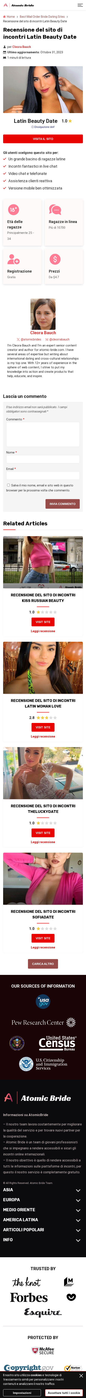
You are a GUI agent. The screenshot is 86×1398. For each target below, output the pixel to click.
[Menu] (80, 5)
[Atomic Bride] (18, 5)
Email (11, 469)
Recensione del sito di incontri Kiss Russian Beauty (43, 598)
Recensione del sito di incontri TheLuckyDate (43, 809)
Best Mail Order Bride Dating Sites (42, 16)
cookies (36, 1375)
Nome (11, 452)
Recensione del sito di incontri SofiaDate (43, 914)
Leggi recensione (43, 631)
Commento (15, 419)
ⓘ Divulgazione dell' (43, 127)
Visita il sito (43, 139)
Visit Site (43, 622)
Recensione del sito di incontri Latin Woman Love (43, 703)
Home (11, 16)
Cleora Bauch (21, 47)
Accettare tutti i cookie (64, 1392)
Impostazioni (22, 1392)
